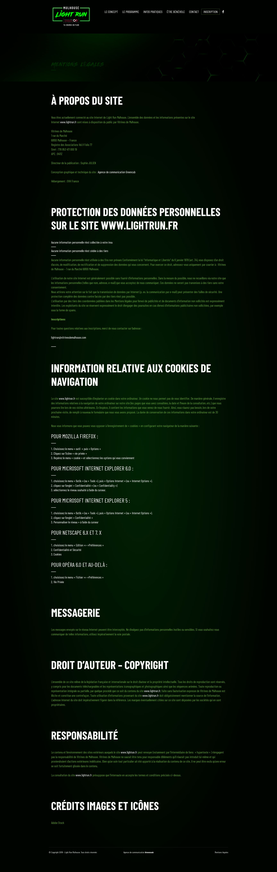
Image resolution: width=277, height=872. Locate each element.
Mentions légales (221, 852)
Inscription (210, 12)
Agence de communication (138, 852)
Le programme (130, 12)
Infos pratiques (152, 12)
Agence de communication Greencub (116, 172)
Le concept (111, 12)
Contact (194, 12)
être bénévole (176, 12)
